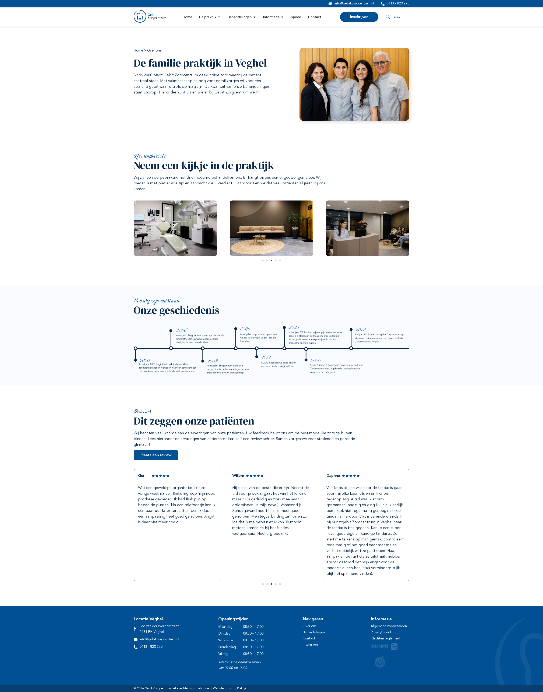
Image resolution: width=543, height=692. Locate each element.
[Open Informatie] (282, 16)
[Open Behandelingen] (254, 16)
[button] (263, 260)
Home (138, 50)
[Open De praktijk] (219, 16)
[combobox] (397, 17)
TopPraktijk (239, 688)
